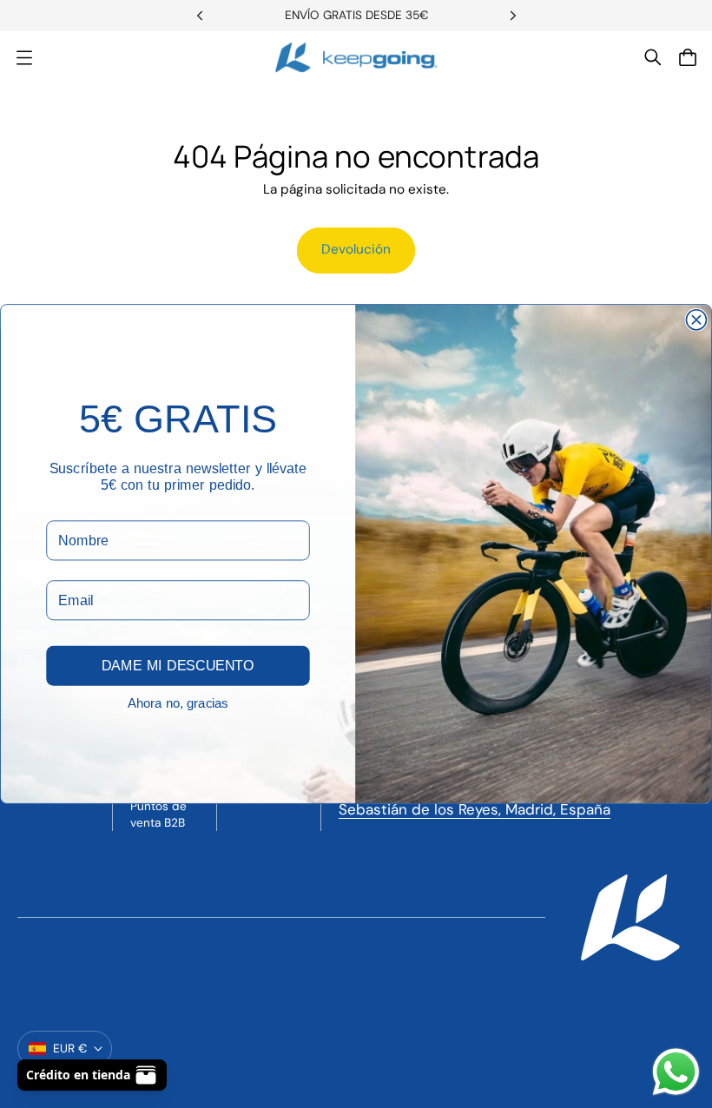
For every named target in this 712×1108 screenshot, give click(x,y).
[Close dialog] (696, 320)
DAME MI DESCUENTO (178, 666)
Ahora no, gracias (178, 703)
